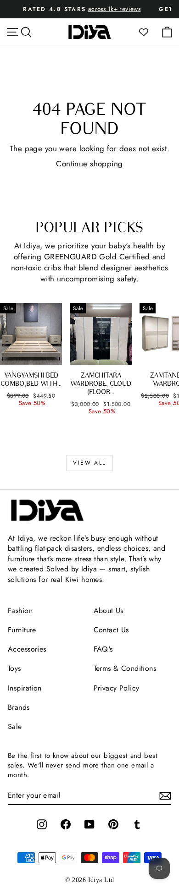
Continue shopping (89, 163)
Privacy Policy (117, 688)
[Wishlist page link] (148, 32)
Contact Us (111, 630)
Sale (15, 726)
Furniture (22, 630)
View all (89, 463)
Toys (14, 668)
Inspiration (25, 688)
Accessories (27, 649)
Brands (19, 707)
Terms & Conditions (125, 668)
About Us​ (108, 610)
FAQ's (103, 649)
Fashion (20, 610)
